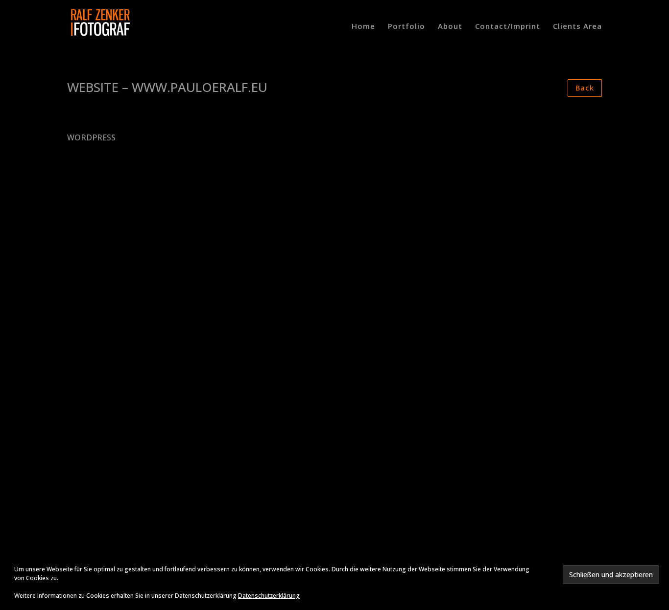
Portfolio (406, 27)
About (450, 27)
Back (584, 87)
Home (363, 27)
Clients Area (577, 27)
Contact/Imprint (507, 27)
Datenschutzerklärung (269, 595)
